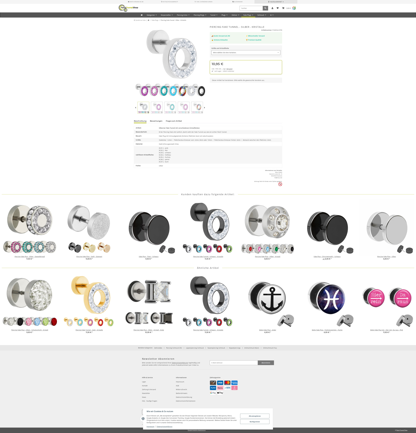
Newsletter (146, 393)
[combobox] (245, 52)
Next (204, 108)
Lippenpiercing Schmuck (195, 348)
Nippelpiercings (234, 348)
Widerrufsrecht (181, 389)
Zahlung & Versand (149, 389)
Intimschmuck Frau (270, 348)
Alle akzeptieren (255, 416)
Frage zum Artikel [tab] (174, 121)
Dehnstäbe (158, 348)
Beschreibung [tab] (140, 121)
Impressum (150, 426)
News (144, 397)
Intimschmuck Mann (251, 348)
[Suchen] (265, 8)
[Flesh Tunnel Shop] (142, 15)
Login (144, 382)
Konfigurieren (255, 422)
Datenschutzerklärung (164, 426)
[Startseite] (148, 20)
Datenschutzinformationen (185, 401)
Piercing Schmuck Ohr (174, 348)
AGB (177, 386)
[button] (272, 8)
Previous (135, 108)
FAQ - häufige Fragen (149, 401)
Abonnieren (266, 363)
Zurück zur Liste (140, 20)
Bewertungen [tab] (156, 121)
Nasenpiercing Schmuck (216, 348)
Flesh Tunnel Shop (401, 430)
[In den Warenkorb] (135, 24)
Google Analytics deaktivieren (197, 430)
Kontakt (145, 386)
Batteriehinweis (181, 393)
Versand (229, 69)
